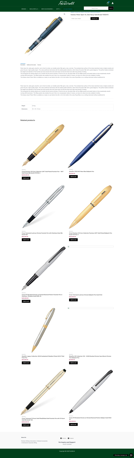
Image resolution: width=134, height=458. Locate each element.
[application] (26, 9)
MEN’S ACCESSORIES (47, 9)
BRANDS (24, 9)
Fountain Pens (77, 12)
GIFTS (57, 9)
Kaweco (82, 12)
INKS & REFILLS (34, 9)
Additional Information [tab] (31, 64)
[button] (99, 11)
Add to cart (26, 178)
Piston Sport (87, 12)
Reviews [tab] (39, 64)
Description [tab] (22, 64)
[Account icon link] (113, 3)
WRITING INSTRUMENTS (95, 12)
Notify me (94, 18)
